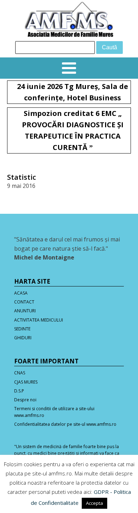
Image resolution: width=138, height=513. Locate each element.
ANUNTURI (25, 311)
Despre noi (25, 400)
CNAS (19, 373)
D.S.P (19, 391)
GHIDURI (22, 338)
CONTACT (24, 302)
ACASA (21, 293)
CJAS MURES (26, 382)
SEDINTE (22, 329)
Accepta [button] (94, 503)
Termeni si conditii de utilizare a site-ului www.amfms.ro (54, 412)
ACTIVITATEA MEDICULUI (38, 320)
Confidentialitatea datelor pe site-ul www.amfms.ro (65, 424)
